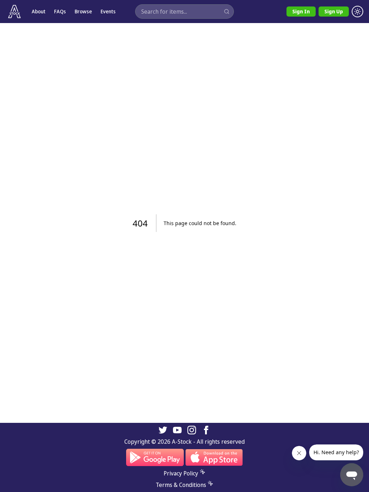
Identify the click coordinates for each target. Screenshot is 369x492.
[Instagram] (191, 430)
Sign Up (333, 11)
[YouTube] (177, 430)
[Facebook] (206, 430)
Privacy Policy (181, 473)
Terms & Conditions (181, 485)
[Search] (226, 11)
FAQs (60, 11)
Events (108, 11)
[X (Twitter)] (163, 430)
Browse (83, 11)
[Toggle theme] (357, 11)
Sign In (301, 11)
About (38, 11)
